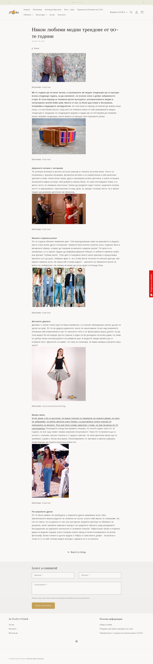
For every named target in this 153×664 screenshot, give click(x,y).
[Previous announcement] (9, 2)
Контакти (12, 629)
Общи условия (106, 625)
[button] (28, 14)
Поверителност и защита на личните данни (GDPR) (121, 633)
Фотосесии (13, 633)
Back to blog (78, 552)
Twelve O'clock (20, 659)
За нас (11, 625)
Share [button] (36, 48)
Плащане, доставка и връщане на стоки (116, 629)
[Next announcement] (143, 2)
